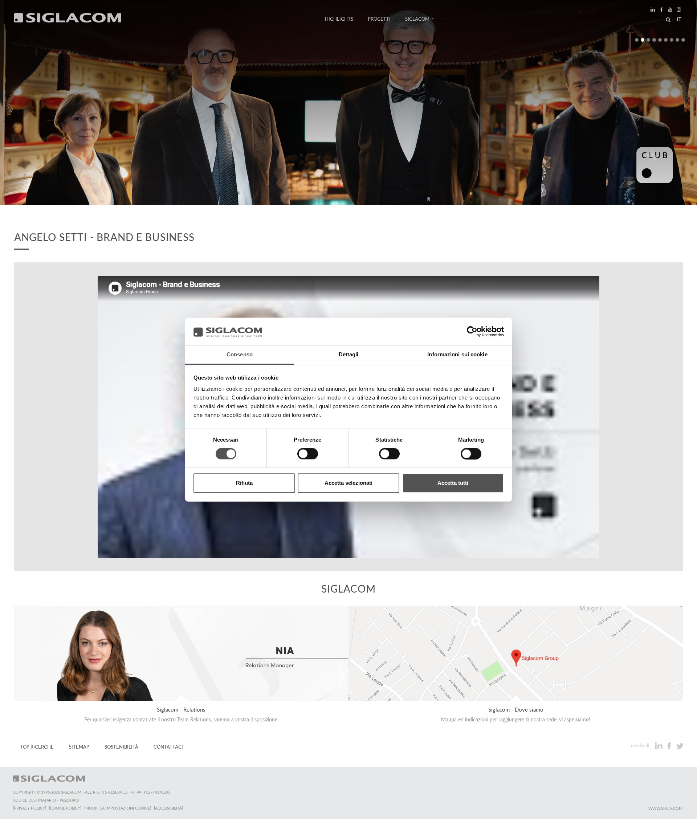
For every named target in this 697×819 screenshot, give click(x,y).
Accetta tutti (452, 483)
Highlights (339, 19)
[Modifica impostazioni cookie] (117, 808)
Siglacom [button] (417, 19)
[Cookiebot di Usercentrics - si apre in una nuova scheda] (472, 331)
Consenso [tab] (240, 355)
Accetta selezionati (348, 483)
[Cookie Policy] (65, 808)
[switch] (307, 453)
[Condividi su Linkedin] (659, 745)
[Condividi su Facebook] (670, 745)
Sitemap (79, 747)
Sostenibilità (121, 747)
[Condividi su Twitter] (679, 745)
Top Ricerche (37, 747)
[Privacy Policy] (29, 808)
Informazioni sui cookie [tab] (457, 355)
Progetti (379, 19)
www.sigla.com (665, 809)
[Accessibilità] (168, 808)
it (679, 19)
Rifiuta (244, 483)
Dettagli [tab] (349, 355)
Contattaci (168, 747)
